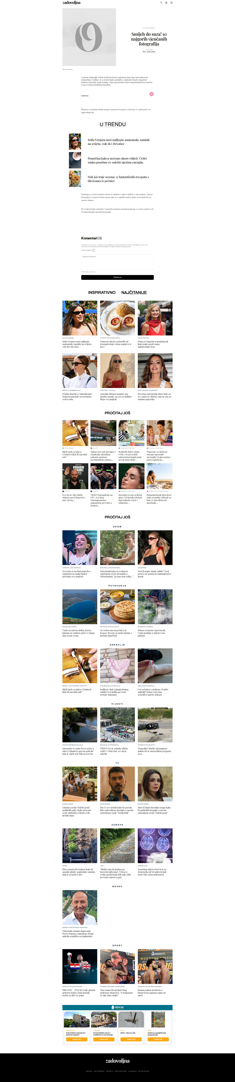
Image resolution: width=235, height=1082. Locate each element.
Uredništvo (109, 1071)
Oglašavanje (132, 1071)
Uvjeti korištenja (99, 1071)
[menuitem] (166, 3)
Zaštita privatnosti (121, 1071)
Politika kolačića (143, 1071)
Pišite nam (89, 1071)
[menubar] (166, 3)
